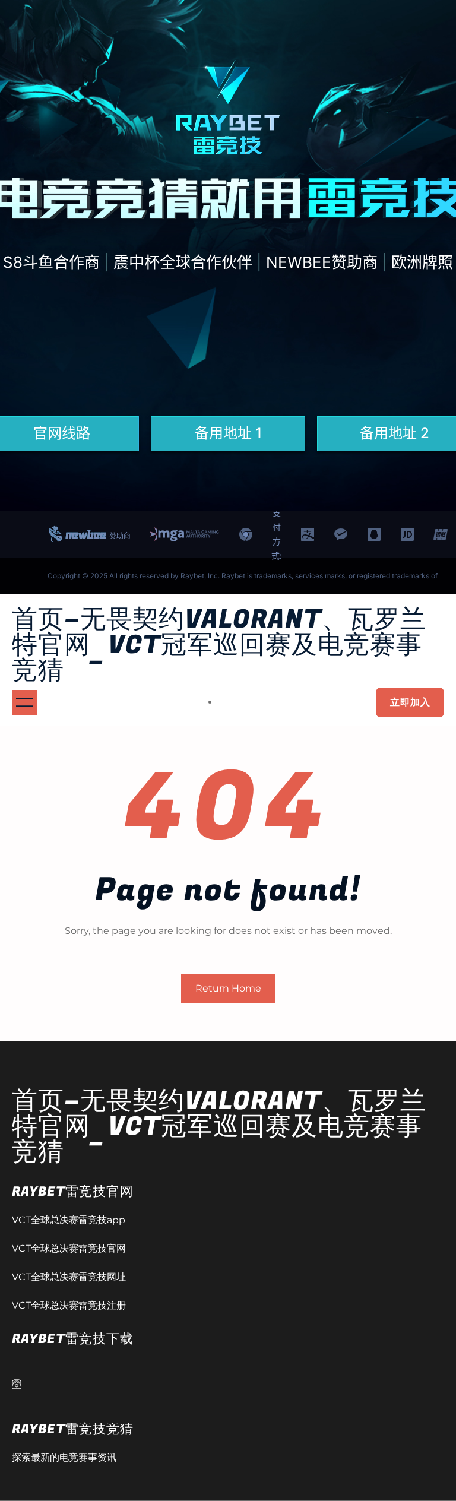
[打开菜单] (24, 702)
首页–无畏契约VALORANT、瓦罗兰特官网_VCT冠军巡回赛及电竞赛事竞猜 (219, 645)
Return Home (228, 988)
